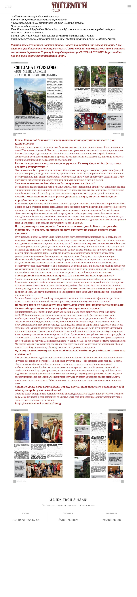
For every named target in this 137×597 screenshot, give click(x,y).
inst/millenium (111, 519)
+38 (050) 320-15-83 (25, 519)
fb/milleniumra (68, 519)
